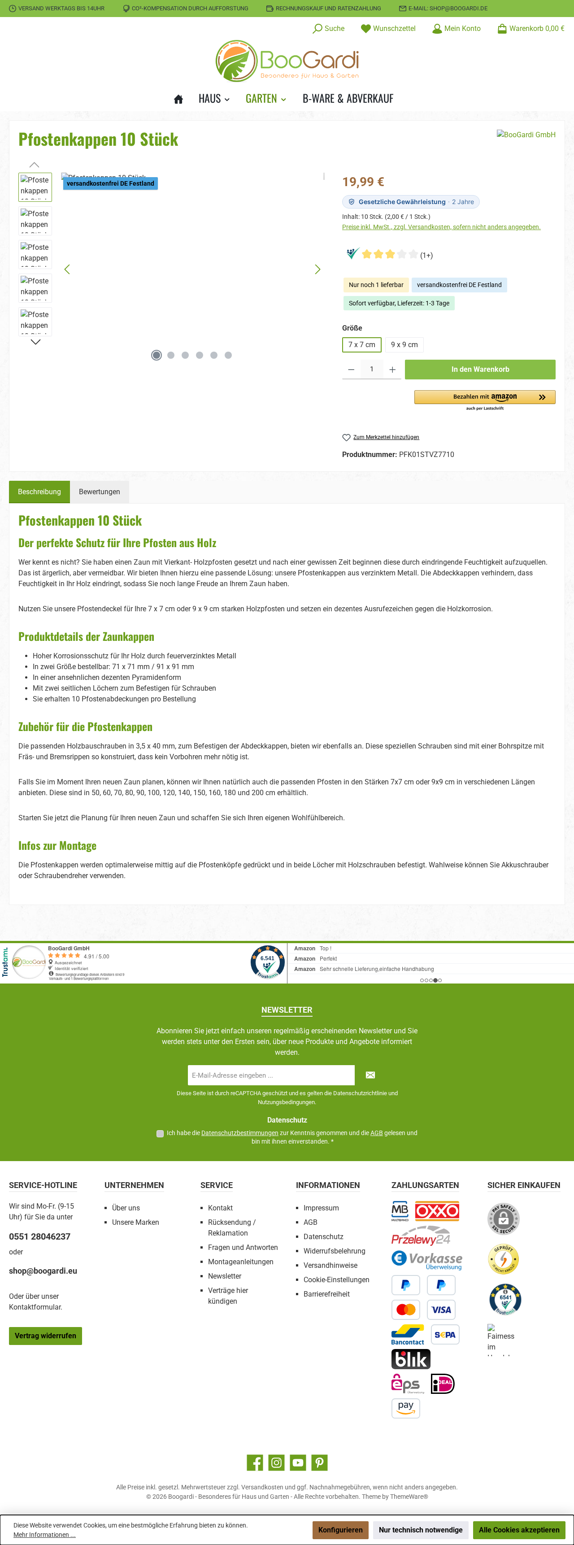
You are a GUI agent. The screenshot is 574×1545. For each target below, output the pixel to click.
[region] (171, 269)
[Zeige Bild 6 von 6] (228, 355)
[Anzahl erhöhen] (392, 369)
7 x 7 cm (361, 344)
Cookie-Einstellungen (337, 1279)
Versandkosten (262, 1487)
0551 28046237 (39, 1236)
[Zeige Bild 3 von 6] (185, 355)
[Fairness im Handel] (507, 1343)
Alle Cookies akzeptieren (519, 1530)
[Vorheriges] (67, 269)
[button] (485, 401)
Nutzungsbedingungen (286, 1102)
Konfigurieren (340, 1530)
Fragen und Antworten (243, 1247)
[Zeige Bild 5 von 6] (213, 355)
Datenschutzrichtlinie (360, 1093)
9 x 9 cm (404, 344)
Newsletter (224, 1276)
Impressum (321, 1208)
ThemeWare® (409, 1496)
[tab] (39, 492)
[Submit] (370, 1075)
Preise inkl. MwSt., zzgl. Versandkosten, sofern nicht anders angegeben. (441, 227)
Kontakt (220, 1208)
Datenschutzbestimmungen (239, 1132)
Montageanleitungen (241, 1262)
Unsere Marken (135, 1222)
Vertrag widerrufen (45, 1336)
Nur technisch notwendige (421, 1530)
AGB (376, 1132)
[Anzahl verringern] (351, 369)
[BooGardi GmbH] (526, 142)
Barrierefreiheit (327, 1294)
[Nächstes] (317, 269)
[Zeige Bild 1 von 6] (156, 355)
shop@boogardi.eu (43, 1270)
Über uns (126, 1208)
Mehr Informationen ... (44, 1534)
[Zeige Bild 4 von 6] (199, 355)
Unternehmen (134, 1185)
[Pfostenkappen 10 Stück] (192, 269)
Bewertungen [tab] (99, 491)
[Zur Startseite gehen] (287, 61)
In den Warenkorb (480, 369)
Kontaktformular (35, 1307)
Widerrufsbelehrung (334, 1251)
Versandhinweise (330, 1265)
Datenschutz (324, 1236)
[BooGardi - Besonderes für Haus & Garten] (182, 97)
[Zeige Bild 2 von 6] (170, 355)
